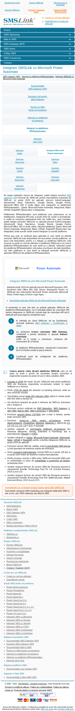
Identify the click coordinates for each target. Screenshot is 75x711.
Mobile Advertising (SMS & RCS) (21, 526)
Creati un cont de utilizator (57, 17)
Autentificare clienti (15, 580)
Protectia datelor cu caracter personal (30, 690)
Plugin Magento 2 (14, 597)
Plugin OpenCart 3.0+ (16, 600)
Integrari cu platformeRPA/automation (37, 130)
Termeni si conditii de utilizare (17, 687)
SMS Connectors (38, 411)
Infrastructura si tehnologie (60, 4)
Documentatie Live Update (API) (21, 669)
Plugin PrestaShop (15, 590)
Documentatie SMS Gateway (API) (22, 641)
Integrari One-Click (15, 661)
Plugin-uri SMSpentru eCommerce (37, 108)
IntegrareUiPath (20, 169)
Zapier (29, 437)
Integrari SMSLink (12, 10)
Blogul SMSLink (14, 565)
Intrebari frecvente (12, 3)
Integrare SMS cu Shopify (18, 623)
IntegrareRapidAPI (55, 169)
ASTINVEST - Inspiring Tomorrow (32, 684)
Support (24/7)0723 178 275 (60, 11)
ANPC (49, 690)
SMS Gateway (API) (12, 77)
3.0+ (31, 425)
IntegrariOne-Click (37, 140)
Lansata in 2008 (15, 382)
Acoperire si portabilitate (17, 552)
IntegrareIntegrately (55, 178)
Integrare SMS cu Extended (19, 630)
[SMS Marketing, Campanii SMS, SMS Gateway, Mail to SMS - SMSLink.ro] (18, 25)
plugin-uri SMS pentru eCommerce (40, 420)
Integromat (65, 437)
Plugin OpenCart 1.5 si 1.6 (18, 610)
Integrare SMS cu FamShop (19, 633)
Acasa (7, 30)
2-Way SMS (12, 519)
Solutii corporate (14, 558)
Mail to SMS (23, 411)
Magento (40, 423)
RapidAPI (27, 440)
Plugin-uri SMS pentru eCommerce (23, 651)
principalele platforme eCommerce (48, 429)
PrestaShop (29, 423)
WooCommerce (14, 423)
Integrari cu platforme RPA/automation (38, 77)
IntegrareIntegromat (19, 160)
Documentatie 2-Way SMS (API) (21, 677)
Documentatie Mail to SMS (19, 647)
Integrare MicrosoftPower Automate (55, 151)
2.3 (24, 425)
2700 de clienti (21, 390)
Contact (8, 62)
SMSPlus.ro (12, 534)
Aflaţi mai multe (47, 709)
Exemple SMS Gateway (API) (20, 644)
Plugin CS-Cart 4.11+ (16, 614)
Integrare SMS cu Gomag (18, 620)
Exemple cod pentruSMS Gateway (37, 98)
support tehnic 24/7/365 (29, 414)
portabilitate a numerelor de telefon (52, 461)
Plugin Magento (13, 594)
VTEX (34, 434)
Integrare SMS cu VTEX (17, 627)
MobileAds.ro (12, 537)
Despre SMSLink (36, 3)
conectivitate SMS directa (58, 446)
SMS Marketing (44, 408)
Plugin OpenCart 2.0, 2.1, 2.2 (20, 607)
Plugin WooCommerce (17, 587)
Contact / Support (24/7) (36, 11)
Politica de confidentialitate (41, 687)
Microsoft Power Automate (46, 437)
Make (10, 440)
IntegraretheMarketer (19, 187)
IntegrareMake (55, 160)
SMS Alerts (54, 411)
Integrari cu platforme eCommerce (22, 654)
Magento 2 (50, 423)
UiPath (17, 440)
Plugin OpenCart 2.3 (16, 604)
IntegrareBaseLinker (19, 178)
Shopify (25, 434)
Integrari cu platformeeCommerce (38, 119)
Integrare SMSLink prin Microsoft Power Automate (37, 281)
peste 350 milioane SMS (37, 396)
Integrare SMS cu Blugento (19, 617)
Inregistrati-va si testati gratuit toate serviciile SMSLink (34, 487)
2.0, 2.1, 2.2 (16, 425)
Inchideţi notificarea (65, 709)
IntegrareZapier (20, 151)
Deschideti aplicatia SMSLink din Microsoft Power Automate (38, 300)
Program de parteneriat (17, 561)
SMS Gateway (60, 408)
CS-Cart (39, 425)
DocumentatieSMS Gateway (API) (37, 87)
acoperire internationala (24, 452)
